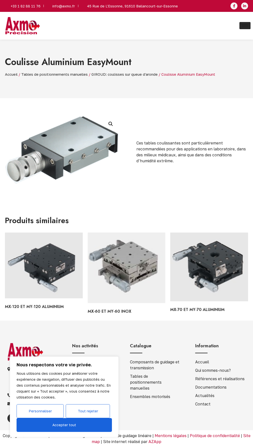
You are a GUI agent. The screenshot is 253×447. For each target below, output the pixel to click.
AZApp (154, 441)
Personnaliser (40, 411)
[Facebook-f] (234, 5)
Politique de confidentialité (215, 435)
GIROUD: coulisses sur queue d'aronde (124, 74)
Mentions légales (171, 435)
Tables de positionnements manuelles (54, 74)
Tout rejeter (88, 411)
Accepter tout (64, 425)
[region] (64, 396)
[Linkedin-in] (244, 5)
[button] (110, 123)
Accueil (11, 74)
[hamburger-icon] (245, 25)
